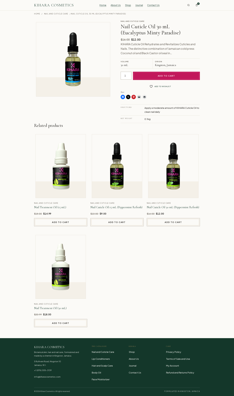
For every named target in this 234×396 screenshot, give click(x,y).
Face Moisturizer (101, 379)
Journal (139, 5)
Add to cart (166, 75)
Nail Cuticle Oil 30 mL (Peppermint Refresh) (173, 207)
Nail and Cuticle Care (56, 14)
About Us (116, 5)
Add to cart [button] (60, 222)
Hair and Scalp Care (102, 365)
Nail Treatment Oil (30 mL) (50, 308)
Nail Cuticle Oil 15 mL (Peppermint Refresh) (116, 207)
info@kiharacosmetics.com (47, 376)
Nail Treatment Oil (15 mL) (50, 207)
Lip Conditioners (101, 358)
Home (102, 5)
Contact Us (153, 5)
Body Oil (96, 372)
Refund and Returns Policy (180, 372)
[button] (188, 5)
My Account (172, 365)
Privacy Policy (173, 351)
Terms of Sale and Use (178, 358)
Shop (128, 5)
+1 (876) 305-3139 (43, 370)
